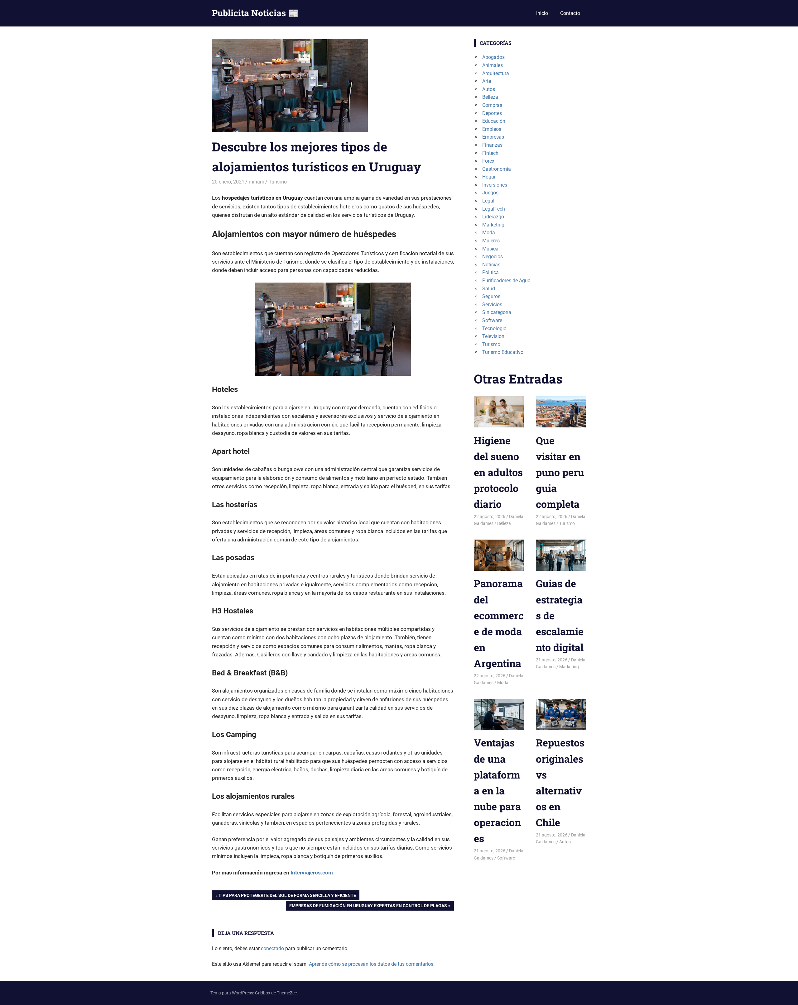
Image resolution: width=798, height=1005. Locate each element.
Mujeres (491, 241)
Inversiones (494, 185)
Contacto (570, 13)
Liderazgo (493, 217)
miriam (256, 182)
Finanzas (492, 145)
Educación (493, 121)
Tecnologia (494, 328)
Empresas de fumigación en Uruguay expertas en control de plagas (368, 907)
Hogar (489, 177)
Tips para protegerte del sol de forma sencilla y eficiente (287, 896)
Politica (490, 272)
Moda (488, 233)
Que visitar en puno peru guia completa (560, 472)
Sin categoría (496, 312)
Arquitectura (495, 73)
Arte (486, 81)
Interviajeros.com (312, 872)
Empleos (491, 129)
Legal (488, 201)
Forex (488, 161)
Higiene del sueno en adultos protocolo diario (498, 472)
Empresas (493, 137)
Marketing (493, 225)
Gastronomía (496, 169)
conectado (272, 948)
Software (492, 320)
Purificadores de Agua (506, 280)
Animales (492, 65)
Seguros (491, 296)
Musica (490, 249)
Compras (492, 105)
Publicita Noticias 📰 (255, 13)
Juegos (490, 193)
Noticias (491, 265)
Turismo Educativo (502, 352)
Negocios (492, 257)
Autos (488, 89)
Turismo (278, 182)
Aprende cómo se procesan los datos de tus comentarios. (372, 964)
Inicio (542, 13)
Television (493, 336)
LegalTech (493, 209)
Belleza (490, 97)
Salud (488, 289)
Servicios (492, 304)
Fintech (490, 153)
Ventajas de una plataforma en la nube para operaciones (497, 790)
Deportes (492, 113)
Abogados (493, 57)
